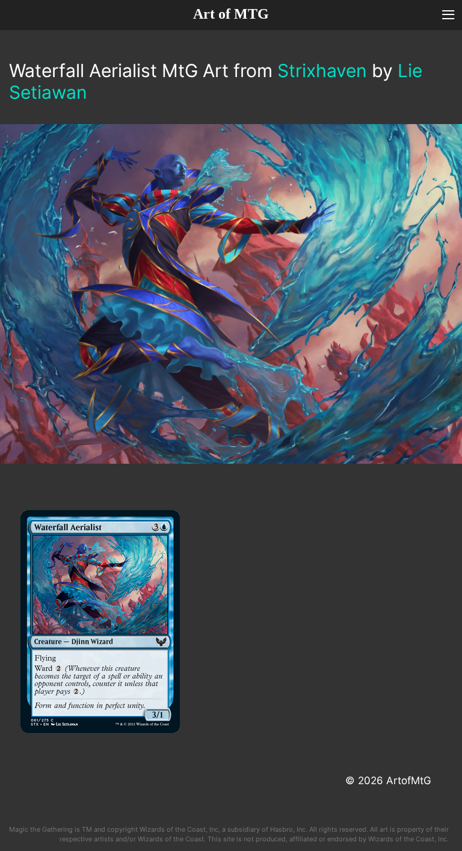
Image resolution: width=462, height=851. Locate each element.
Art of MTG (231, 14)
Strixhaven (322, 70)
